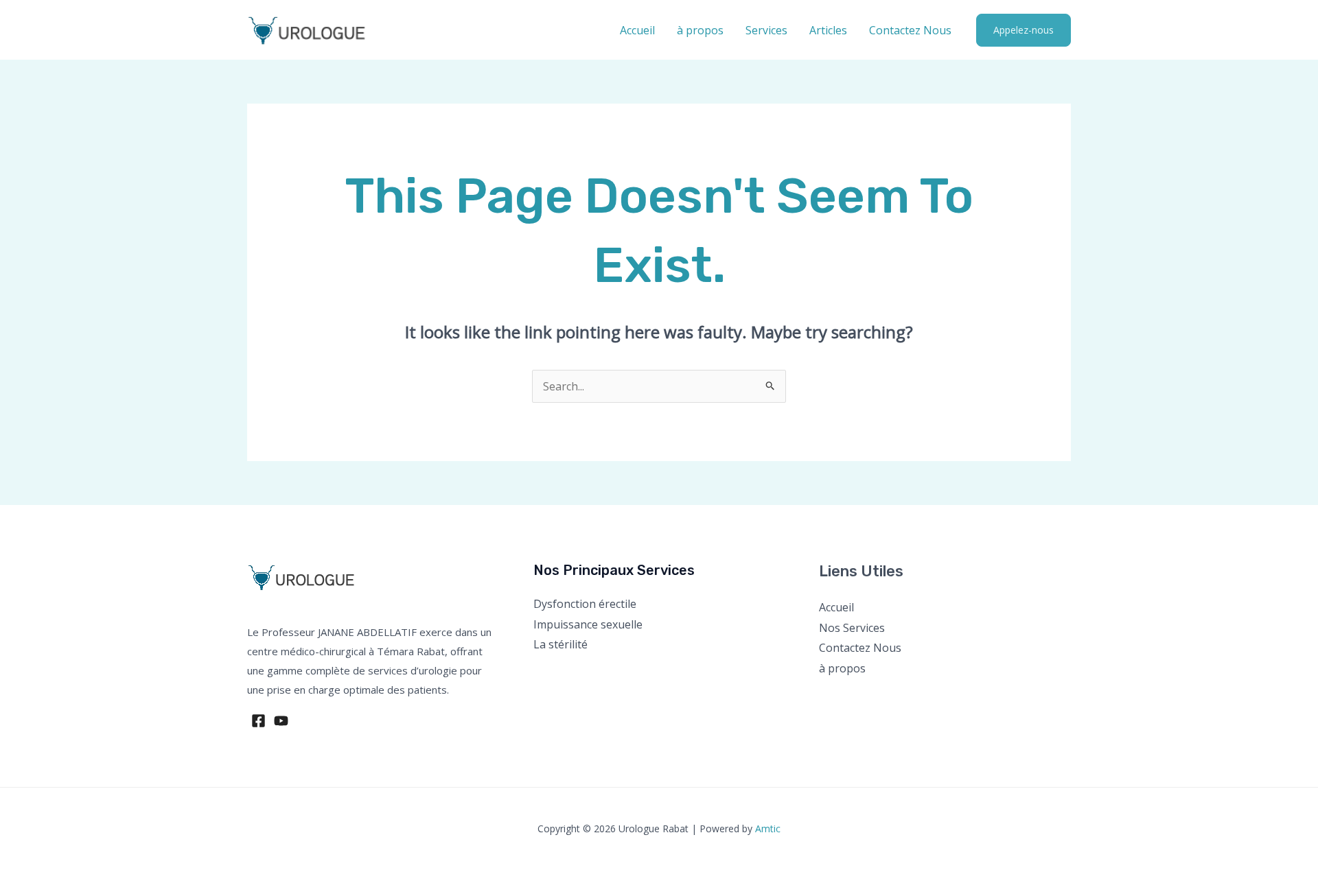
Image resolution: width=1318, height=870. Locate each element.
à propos (700, 30)
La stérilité (560, 644)
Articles (828, 30)
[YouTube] (281, 720)
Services (766, 30)
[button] (1023, 30)
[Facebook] (258, 720)
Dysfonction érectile (584, 603)
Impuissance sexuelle (588, 624)
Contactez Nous (910, 30)
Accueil (637, 30)
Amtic (768, 828)
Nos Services (852, 627)
